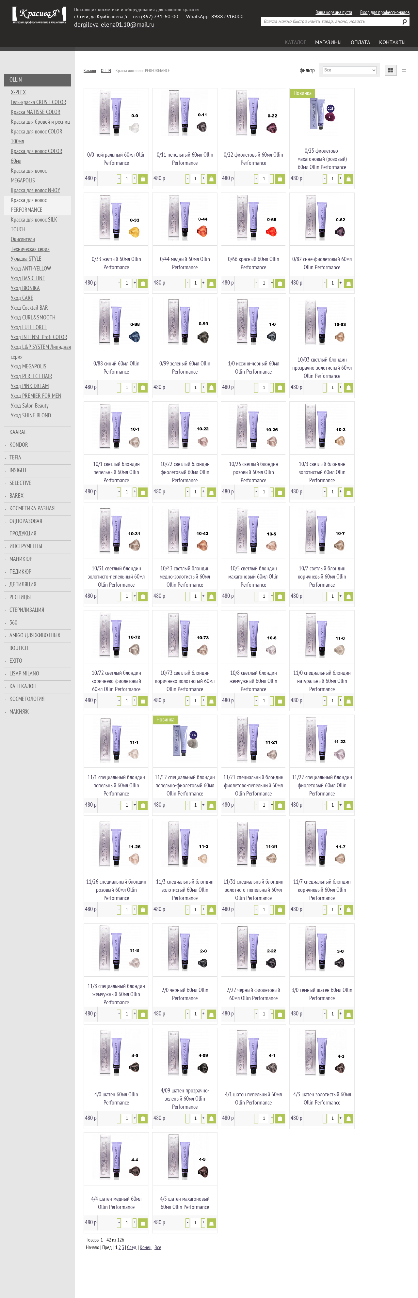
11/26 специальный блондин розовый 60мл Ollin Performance (116, 890)
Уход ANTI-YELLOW (31, 269)
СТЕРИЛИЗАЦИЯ (26, 610)
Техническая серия (30, 249)
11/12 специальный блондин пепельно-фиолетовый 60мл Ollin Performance (185, 786)
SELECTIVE (20, 483)
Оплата (360, 42)
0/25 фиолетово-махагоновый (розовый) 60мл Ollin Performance (322, 159)
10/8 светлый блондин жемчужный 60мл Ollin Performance (253, 681)
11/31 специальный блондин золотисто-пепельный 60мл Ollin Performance (253, 890)
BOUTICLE (19, 648)
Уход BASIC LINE (28, 279)
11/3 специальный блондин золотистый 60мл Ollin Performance (185, 890)
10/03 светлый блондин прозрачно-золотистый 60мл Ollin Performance (322, 368)
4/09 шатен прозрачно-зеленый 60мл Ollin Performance (185, 1099)
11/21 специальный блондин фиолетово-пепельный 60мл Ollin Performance (253, 786)
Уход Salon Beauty (30, 406)
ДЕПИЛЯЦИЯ (22, 585)
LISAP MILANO (24, 674)
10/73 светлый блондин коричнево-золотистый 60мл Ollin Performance (185, 681)
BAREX (16, 496)
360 (13, 623)
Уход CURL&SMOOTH (33, 318)
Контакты (392, 42)
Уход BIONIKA (25, 288)
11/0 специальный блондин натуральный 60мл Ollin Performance (322, 681)
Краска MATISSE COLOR (35, 112)
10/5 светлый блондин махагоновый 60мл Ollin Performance (253, 577)
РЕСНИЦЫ (20, 597)
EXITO (15, 661)
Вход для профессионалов (385, 12)
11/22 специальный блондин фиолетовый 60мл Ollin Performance (322, 786)
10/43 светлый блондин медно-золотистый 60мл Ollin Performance (185, 577)
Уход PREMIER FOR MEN (36, 396)
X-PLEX (18, 93)
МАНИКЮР (20, 559)
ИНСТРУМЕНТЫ (25, 546)
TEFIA (15, 458)
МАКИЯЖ (19, 712)
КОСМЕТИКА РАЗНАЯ (32, 509)
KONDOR (18, 445)
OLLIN (15, 80)
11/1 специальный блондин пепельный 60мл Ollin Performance (116, 786)
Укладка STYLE (26, 259)
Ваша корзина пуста (333, 12)
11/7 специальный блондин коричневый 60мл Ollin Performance (322, 890)
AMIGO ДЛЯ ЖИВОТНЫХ (34, 636)
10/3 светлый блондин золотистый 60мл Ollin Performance (322, 473)
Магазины (328, 42)
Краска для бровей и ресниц (40, 122)
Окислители (23, 239)
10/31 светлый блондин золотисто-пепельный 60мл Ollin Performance (116, 577)
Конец (146, 1247)
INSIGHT (18, 470)
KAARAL (17, 432)
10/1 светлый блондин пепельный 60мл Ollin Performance (116, 473)
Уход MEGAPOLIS (28, 367)
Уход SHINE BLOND (31, 416)
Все (157, 1247)
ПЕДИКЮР (20, 572)
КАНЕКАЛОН (23, 686)
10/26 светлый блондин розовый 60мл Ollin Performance (253, 473)
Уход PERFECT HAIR (31, 376)
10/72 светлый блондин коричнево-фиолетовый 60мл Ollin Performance (116, 681)
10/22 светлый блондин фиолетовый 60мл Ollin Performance (185, 473)
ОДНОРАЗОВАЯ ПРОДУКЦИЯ (25, 528)
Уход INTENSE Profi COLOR (39, 337)
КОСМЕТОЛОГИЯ (26, 699)
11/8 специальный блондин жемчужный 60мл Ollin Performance (116, 995)
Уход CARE (22, 298)
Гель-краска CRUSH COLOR (38, 102)
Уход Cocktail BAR (29, 308)
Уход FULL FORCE (29, 328)
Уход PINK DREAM (30, 386)
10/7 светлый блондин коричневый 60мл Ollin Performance (322, 577)
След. (132, 1247)
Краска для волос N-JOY (35, 190)
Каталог (295, 42)
